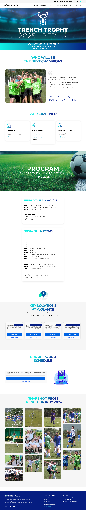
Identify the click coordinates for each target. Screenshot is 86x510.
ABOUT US (59, 5)
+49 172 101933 (36, 134)
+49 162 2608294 (36, 141)
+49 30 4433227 (62, 136)
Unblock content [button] (14, 334)
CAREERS (78, 5)
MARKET (52, 5)
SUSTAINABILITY (68, 5)
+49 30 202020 (62, 138)
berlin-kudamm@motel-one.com (16, 138)
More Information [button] (14, 337)
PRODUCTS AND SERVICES (40, 5)
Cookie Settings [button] (47, 506)
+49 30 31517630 (11, 136)
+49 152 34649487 (37, 138)
